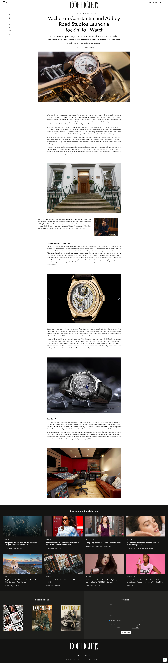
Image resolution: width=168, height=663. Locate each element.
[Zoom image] (106, 227)
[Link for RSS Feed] (90, 655)
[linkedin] (9, 24)
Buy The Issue (153, 2)
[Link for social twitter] (78, 656)
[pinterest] (9, 21)
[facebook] (9, 18)
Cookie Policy (98, 660)
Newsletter (77, 660)
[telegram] (9, 34)
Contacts (68, 660)
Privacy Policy (135, 628)
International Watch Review (84, 13)
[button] (119, 188)
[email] (9, 15)
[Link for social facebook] (82, 656)
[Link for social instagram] (86, 656)
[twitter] (9, 28)
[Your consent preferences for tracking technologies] (165, 660)
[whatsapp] (9, 31)
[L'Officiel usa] (84, 5)
